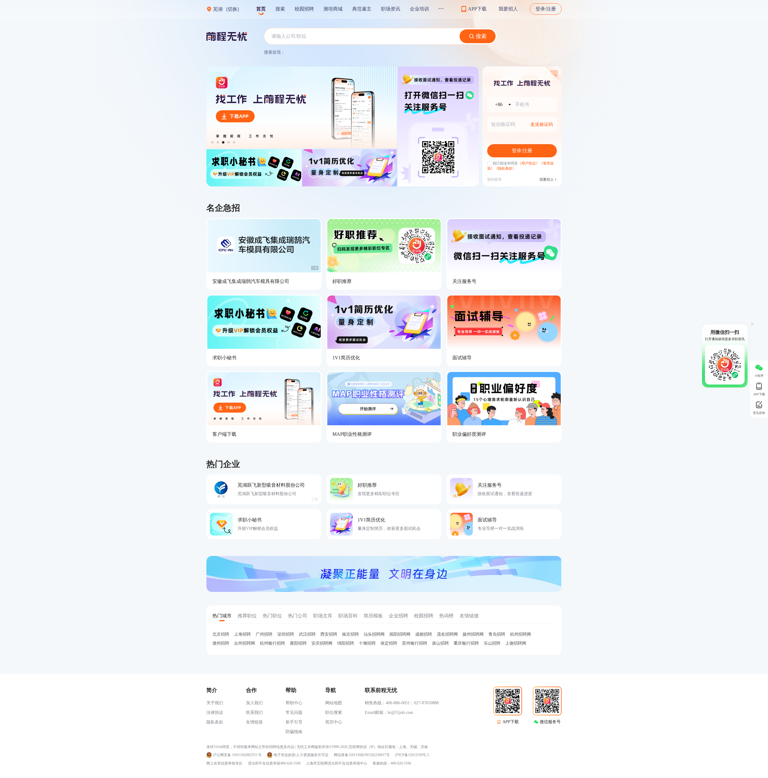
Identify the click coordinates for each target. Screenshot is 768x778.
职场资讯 (390, 8)
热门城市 (222, 615)
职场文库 (322, 615)
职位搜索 (333, 712)
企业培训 (419, 8)
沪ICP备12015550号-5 (412, 755)
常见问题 (294, 712)
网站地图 (333, 703)
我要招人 (508, 8)
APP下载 (510, 722)
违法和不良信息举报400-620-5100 (274, 763)
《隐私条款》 (505, 168)
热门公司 (297, 615)
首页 (261, 8)
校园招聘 (304, 8)
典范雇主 (361, 8)
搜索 (280, 8)
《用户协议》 (528, 163)
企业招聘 (398, 615)
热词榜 (446, 615)
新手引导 (294, 722)
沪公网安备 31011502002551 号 (237, 755)
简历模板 (373, 615)
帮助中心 (294, 703)
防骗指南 (294, 731)
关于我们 (214, 703)
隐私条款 (214, 722)
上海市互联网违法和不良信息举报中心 (336, 763)
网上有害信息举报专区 (224, 763)
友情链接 (469, 615)
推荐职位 (247, 615)
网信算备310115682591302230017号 (362, 755)
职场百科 (348, 615)
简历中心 (333, 722)
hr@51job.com (400, 712)
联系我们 (254, 712)
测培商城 (333, 8)
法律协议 (214, 712)
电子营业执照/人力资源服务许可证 (301, 755)
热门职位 (272, 615)
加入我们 (254, 703)
